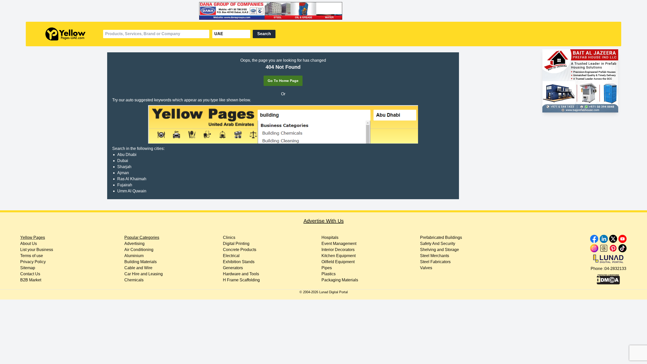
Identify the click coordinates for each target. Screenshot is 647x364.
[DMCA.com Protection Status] (608, 278)
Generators (233, 268)
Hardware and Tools (241, 274)
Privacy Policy (33, 262)
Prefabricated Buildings (441, 237)
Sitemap (27, 268)
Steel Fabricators (435, 262)
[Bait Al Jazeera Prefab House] (580, 80)
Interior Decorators (338, 249)
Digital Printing (236, 243)
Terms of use (31, 256)
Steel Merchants (434, 256)
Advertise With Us (324, 221)
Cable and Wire (138, 268)
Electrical (231, 256)
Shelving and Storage (439, 249)
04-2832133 (615, 268)
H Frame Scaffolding (241, 280)
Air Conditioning (138, 249)
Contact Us (30, 274)
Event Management (338, 243)
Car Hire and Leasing (143, 274)
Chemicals (134, 280)
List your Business (36, 249)
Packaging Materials (339, 280)
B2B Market (30, 280)
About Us (28, 243)
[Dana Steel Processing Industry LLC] (323, 11)
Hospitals (329, 237)
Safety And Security (437, 243)
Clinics (229, 237)
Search (264, 34)
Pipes (326, 268)
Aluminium (134, 256)
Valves (426, 268)
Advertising (134, 243)
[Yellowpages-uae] (65, 34)
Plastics (328, 274)
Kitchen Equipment (338, 256)
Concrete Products (239, 249)
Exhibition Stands (239, 262)
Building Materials (140, 262)
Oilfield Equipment (338, 262)
